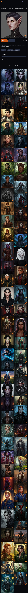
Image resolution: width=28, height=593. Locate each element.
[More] (21, 41)
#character (10, 50)
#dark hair (17, 50)
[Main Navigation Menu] (26, 2)
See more (8, 46)
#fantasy (3, 50)
